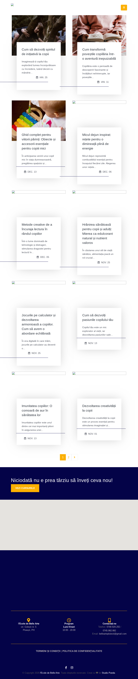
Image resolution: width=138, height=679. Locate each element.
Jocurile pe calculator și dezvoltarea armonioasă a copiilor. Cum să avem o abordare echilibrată (39, 324)
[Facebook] (65, 667)
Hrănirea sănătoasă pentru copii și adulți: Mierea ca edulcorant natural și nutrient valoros (97, 234)
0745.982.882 (109, 630)
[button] (69, 523)
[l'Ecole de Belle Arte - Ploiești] (21, 7)
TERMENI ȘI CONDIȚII (48, 651)
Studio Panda (108, 673)
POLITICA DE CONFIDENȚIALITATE (82, 651)
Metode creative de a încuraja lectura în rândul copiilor (37, 229)
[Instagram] (71, 667)
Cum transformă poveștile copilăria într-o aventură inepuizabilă (99, 54)
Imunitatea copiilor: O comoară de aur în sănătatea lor (37, 410)
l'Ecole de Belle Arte (50, 673)
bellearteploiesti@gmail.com (113, 633)
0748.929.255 (113, 627)
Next (74, 457)
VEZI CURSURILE (25, 488)
